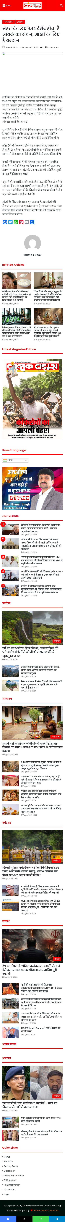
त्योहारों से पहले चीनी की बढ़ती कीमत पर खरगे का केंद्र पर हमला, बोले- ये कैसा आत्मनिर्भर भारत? (40, 528)
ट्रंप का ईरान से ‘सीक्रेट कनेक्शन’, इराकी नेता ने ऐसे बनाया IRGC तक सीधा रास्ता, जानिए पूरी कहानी (31, 969)
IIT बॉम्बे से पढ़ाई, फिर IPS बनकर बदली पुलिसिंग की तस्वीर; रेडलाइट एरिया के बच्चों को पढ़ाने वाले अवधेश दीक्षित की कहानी (42, 889)
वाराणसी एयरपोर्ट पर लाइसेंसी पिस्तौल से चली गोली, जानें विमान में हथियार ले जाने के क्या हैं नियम (41, 1002)
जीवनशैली (8, 21)
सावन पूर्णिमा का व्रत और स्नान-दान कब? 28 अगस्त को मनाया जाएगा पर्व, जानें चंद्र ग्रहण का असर (41, 808)
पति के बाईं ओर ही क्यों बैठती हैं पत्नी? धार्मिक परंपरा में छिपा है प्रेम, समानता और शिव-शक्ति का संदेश (41, 794)
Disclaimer (9, 1171)
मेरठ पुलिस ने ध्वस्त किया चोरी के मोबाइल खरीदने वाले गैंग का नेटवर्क (41, 1133)
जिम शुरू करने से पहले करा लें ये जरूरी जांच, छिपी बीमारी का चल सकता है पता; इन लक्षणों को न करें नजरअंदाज (16, 332)
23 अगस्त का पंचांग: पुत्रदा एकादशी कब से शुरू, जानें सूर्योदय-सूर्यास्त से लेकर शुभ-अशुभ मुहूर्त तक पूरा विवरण (48, 332)
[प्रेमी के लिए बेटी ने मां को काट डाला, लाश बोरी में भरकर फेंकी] (10, 1122)
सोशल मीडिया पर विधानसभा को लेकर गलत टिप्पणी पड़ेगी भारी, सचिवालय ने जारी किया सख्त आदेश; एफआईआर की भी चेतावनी (41, 544)
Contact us (10, 1189)
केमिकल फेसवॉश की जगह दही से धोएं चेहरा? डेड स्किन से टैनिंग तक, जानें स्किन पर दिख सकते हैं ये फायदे (16, 296)
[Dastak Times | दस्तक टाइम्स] (32, 5)
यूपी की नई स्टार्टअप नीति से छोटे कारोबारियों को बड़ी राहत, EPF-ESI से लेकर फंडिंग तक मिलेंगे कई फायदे (41, 988)
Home (7, 1157)
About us (8, 1161)
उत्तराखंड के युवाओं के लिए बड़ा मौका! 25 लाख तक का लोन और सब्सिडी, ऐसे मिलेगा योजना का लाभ (41, 1016)
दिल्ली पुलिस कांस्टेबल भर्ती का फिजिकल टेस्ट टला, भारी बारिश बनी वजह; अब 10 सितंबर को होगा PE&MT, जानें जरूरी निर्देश (30, 871)
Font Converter (12, 1184)
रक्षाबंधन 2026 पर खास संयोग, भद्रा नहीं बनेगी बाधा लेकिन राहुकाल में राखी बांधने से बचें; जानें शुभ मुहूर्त (41, 779)
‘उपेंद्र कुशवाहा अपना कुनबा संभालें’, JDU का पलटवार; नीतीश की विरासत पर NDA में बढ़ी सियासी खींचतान (42, 560)
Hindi (10, 460)
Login (6, 1194)
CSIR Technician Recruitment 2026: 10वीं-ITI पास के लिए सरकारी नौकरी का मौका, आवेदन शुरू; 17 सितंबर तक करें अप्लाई (40, 905)
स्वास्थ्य (20, 21)
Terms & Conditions (14, 1175)
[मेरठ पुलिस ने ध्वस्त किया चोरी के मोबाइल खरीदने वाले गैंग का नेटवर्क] (10, 1135)
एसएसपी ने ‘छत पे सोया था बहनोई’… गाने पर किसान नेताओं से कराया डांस (29, 1105)
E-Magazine (10, 1180)
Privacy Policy (11, 1166)
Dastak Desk (11, 47)
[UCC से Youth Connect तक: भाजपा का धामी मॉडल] (10, 1032)
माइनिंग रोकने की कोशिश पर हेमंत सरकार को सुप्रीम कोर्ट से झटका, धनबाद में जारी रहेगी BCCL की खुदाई (42, 574)
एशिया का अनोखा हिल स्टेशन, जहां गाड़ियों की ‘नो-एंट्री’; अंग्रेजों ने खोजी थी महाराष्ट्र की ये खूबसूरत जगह (30, 652)
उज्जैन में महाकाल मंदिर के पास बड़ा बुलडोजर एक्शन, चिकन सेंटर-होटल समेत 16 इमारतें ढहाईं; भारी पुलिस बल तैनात (41, 589)
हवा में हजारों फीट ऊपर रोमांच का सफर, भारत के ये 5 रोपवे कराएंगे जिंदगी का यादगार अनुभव (40, 670)
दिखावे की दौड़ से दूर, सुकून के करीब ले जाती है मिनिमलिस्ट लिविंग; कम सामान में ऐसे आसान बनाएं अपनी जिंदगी (48, 296)
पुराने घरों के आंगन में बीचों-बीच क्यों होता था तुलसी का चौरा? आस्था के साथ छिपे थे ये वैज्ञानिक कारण (32, 747)
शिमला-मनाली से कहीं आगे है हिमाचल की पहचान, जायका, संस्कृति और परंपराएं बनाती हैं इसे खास (41, 684)
